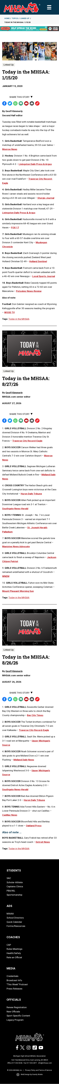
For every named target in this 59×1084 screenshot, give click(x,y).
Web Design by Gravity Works (32, 1074)
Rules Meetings (14, 949)
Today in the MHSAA (19, 319)
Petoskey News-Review (28, 291)
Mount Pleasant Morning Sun (18, 591)
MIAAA (10, 913)
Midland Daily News (23, 759)
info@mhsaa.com (45, 1063)
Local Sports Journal (43, 276)
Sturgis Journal (45, 198)
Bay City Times (35, 715)
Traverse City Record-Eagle (27, 440)
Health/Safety (14, 953)
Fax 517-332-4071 (30, 1063)
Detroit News (43, 842)
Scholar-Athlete (15, 882)
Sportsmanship (14, 894)
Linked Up (24, 18)
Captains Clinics (15, 886)
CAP (9, 944)
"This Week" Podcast (17, 984)
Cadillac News (9, 815)
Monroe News (9, 149)
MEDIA (11, 968)
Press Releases (14, 988)
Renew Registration (17, 1007)
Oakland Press (33, 825)
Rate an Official (14, 957)
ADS (9, 906)
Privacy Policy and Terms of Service (38, 1070)
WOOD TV (9, 312)
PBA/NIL (11, 890)
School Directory (15, 917)
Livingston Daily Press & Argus (35, 164)
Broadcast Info (14, 980)
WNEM (5, 576)
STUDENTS (14, 870)
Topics (15, 18)
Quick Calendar (14, 922)
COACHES (13, 937)
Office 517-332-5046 (15, 1063)
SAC (9, 878)
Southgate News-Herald (15, 508)
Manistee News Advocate (16, 546)
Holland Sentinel (38, 261)
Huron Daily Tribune (31, 493)
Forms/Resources (16, 926)
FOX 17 (15, 227)
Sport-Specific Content (18, 1015)
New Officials (13, 1011)
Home (7, 18)
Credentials (12, 976)
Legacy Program (15, 1020)
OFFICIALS (14, 999)
